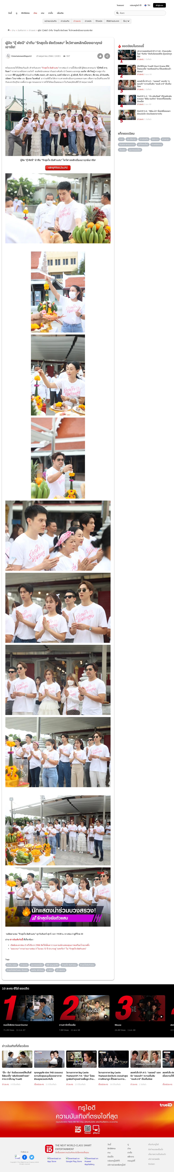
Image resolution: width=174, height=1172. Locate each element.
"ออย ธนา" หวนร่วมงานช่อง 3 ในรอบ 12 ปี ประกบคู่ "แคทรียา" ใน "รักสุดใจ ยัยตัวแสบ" (48, 949)
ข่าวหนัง (88, 21)
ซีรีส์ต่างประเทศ (112, 21)
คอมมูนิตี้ (131, 1160)
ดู (16, 13)
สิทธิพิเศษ (25, 13)
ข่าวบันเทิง (65, 21)
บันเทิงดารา (22, 30)
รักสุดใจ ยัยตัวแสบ (50, 68)
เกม (42, 13)
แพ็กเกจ (131, 1156)
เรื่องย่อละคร (39, 1084)
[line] (17, 1157)
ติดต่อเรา (151, 1164)
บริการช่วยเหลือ (154, 1159)
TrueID (15, 5)
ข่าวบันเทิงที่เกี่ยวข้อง (15, 1046)
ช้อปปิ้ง (110, 1156)
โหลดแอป (120, 5)
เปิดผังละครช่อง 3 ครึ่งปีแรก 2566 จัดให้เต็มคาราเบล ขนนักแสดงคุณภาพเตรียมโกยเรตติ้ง (50, 945)
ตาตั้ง (50, 13)
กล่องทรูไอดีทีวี (114, 1160)
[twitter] (31, 1157)
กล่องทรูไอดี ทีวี (135, 5)
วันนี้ (10, 13)
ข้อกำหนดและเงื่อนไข (155, 1149)
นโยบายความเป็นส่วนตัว (157, 1154)
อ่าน (35, 13)
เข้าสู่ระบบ (159, 5)
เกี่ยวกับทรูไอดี (153, 1144)
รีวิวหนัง (99, 21)
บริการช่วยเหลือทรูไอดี (116, 1164)
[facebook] (24, 1157)
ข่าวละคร (77, 21)
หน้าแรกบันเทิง (51, 21)
